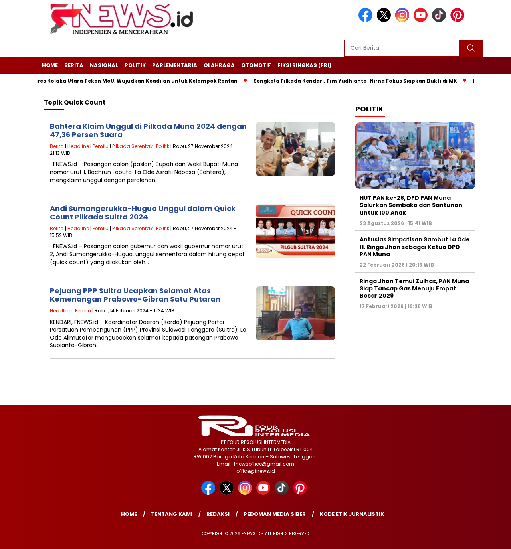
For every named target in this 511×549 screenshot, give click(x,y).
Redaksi (218, 514)
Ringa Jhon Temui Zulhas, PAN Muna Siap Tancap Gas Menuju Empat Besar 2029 (414, 288)
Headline (78, 146)
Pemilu (101, 146)
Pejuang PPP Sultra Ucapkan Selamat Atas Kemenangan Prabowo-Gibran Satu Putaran (135, 295)
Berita (73, 65)
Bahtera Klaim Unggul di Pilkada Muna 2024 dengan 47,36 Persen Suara (148, 130)
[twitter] (385, 20)
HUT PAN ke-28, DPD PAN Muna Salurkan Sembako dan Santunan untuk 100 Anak (411, 205)
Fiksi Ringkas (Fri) (304, 65)
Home (50, 65)
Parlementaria (174, 65)
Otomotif (256, 65)
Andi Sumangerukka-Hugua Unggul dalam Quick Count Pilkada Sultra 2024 (143, 212)
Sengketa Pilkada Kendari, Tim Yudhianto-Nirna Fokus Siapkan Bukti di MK (340, 80)
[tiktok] (440, 20)
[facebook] (366, 20)
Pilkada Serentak (132, 146)
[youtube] (422, 20)
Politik (135, 65)
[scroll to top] (489, 537)
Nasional (104, 65)
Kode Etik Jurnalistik (352, 514)
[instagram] (403, 20)
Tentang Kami (171, 514)
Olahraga (219, 65)
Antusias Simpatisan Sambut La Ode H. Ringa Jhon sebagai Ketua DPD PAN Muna (415, 246)
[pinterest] (458, 20)
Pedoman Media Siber (275, 514)
